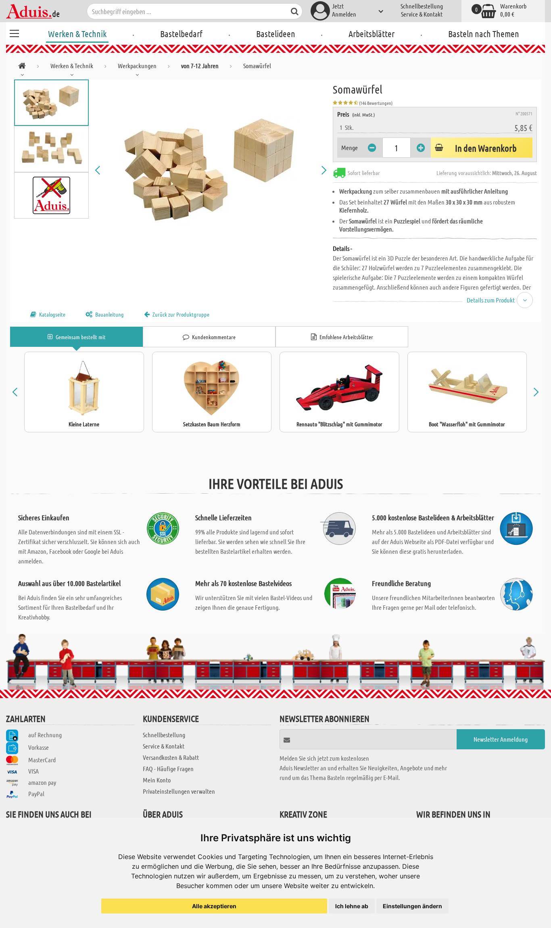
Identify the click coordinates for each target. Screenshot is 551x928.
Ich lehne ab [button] (351, 906)
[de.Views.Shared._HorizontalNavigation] (22, 67)
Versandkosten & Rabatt (171, 757)
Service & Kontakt (421, 14)
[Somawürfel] (211, 170)
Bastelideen (275, 33)
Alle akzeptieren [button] (214, 906)
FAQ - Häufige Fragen (168, 768)
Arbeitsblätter (371, 33)
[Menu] (14, 32)
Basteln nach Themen (483, 33)
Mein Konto (157, 780)
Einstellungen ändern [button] (412, 906)
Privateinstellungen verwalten (179, 791)
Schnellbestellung (422, 6)
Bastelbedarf (181, 33)
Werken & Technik (77, 33)
